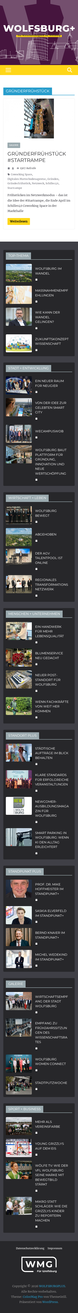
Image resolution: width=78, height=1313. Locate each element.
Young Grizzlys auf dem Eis (49, 1146)
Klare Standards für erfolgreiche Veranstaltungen (52, 779)
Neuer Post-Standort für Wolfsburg (48, 679)
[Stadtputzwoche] (19, 1085)
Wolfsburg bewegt (46, 513)
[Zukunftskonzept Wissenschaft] (19, 344)
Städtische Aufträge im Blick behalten (51, 753)
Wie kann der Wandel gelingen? (47, 317)
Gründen (52, 179)
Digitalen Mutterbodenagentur (26, 179)
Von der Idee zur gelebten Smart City (50, 407)
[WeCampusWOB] (19, 434)
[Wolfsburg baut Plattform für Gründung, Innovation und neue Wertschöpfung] (19, 464)
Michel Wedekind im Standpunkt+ (51, 957)
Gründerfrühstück (18, 183)
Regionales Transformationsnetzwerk (51, 584)
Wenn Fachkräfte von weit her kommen (52, 706)
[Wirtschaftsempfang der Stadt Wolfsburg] (19, 1004)
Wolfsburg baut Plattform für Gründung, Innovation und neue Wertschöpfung (51, 461)
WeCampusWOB (49, 431)
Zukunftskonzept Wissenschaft (52, 341)
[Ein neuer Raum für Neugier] (19, 386)
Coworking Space (21, 174)
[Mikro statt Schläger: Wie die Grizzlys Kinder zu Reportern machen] (19, 1213)
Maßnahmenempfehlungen (51, 292)
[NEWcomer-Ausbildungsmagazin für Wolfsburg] (19, 811)
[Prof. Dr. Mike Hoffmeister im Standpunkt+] (19, 892)
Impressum (55, 1248)
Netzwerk (38, 183)
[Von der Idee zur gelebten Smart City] (19, 410)
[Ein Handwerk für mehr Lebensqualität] (19, 634)
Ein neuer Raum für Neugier (49, 383)
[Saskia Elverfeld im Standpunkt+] (19, 915)
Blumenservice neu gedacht (49, 655)
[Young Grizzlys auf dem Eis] (19, 1148)
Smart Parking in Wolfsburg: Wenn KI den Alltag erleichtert (52, 840)
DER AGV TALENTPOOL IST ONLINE (49, 558)
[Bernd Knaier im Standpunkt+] (19, 937)
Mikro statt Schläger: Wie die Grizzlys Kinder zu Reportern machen (51, 1211)
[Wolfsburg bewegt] (19, 515)
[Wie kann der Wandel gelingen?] (19, 320)
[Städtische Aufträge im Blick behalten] (19, 756)
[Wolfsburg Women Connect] (19, 1064)
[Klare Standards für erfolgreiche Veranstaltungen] (19, 782)
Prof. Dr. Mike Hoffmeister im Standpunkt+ (49, 889)
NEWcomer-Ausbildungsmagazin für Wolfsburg (52, 809)
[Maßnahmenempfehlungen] (19, 295)
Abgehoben (45, 534)
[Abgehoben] (19, 537)
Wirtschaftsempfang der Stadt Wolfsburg (51, 1001)
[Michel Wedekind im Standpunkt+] (19, 959)
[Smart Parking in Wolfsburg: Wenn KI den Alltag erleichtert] (19, 842)
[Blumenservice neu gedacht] (19, 658)
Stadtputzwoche (51, 1083)
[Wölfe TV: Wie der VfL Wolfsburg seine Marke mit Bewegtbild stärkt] (19, 1177)
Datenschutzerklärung (30, 1248)
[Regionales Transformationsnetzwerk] (19, 587)
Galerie (14, 145)
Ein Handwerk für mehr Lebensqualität (49, 631)
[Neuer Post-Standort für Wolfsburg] (19, 682)
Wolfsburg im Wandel (48, 271)
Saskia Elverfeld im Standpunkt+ (50, 913)
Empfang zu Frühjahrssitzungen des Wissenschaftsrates (51, 1032)
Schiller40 (52, 183)
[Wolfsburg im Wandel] (19, 273)
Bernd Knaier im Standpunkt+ (50, 935)
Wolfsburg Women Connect (50, 1061)
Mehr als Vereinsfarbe (47, 1124)
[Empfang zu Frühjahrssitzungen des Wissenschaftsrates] (19, 1035)
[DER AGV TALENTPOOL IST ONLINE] (19, 561)
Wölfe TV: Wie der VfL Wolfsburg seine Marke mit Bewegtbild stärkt (51, 1175)
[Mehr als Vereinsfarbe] (19, 1126)
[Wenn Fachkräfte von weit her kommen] (19, 709)
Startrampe (14, 187)
